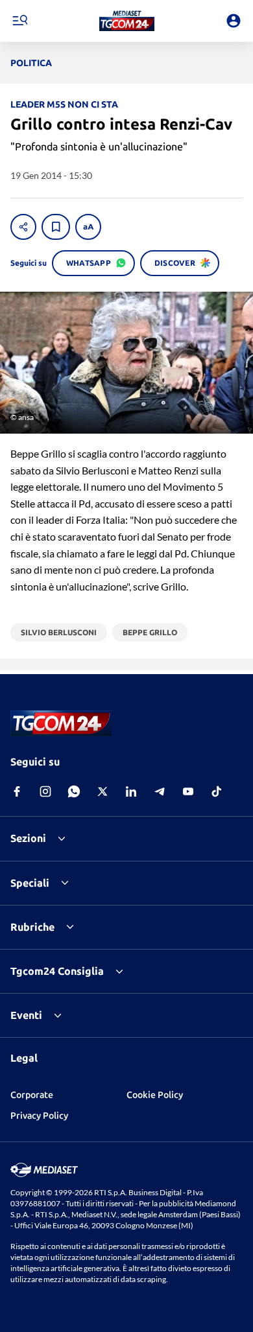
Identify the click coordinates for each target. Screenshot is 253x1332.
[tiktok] (216, 791)
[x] (102, 791)
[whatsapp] (73, 791)
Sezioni (28, 838)
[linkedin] (131, 791)
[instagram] (45, 791)
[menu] (19, 21)
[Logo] (126, 20)
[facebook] (16, 791)
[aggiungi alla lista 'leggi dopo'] (56, 227)
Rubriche (32, 927)
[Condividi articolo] (23, 227)
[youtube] (188, 791)
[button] (126, 20)
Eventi (26, 1015)
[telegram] (159, 791)
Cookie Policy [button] (154, 1095)
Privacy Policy (39, 1115)
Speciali (29, 883)
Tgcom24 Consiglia (57, 971)
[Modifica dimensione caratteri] (88, 227)
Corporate (31, 1095)
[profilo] (233, 21)
